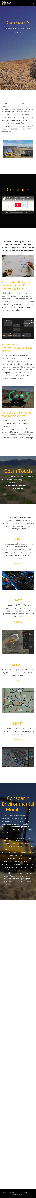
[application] (18, 205)
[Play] (4, 212)
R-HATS (18, 539)
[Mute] (29, 212)
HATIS (18, 600)
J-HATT (18, 723)
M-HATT (18, 665)
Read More (18, 563)
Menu (32, 3)
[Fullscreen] (32, 212)
